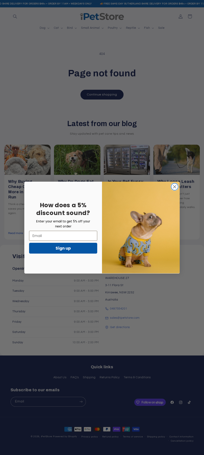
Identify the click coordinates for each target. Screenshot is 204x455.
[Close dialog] (174, 186)
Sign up (63, 248)
